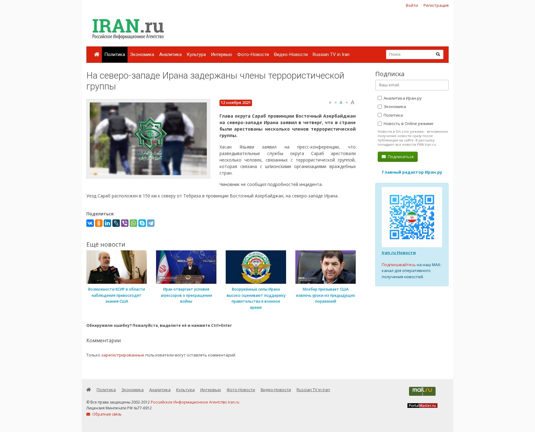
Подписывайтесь (399, 264)
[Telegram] (150, 223)
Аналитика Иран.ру (402, 98)
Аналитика (170, 54)
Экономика (142, 54)
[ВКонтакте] (90, 223)
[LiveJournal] (116, 223)
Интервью (221, 54)
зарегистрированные (122, 355)
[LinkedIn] (107, 223)
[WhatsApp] (133, 223)
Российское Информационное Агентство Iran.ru (195, 402)
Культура (196, 54)
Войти (412, 5)
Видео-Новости (291, 54)
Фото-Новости (253, 54)
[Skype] (142, 223)
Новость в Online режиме (408, 123)
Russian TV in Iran (331, 54)
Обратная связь (106, 414)
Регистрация (436, 5)
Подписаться (400, 156)
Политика (114, 54)
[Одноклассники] (98, 223)
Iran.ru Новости (399, 252)
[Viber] (124, 223)
